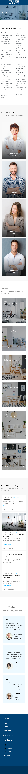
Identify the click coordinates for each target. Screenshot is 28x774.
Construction (15, 553)
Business (15, 532)
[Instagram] (5, 748)
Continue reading (7, 505)
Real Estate (15, 573)
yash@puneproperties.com (11, 735)
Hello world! (6, 499)
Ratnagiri (7, 726)
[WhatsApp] (5, 751)
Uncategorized (16, 497)
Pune (6, 723)
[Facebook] (5, 745)
